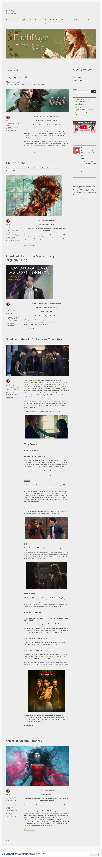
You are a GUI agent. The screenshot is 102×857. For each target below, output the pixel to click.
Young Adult (13, 232)
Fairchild (13, 805)
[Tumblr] (89, 70)
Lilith (18, 389)
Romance (15, 230)
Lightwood (16, 127)
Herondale (8, 237)
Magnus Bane (9, 391)
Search (75, 89)
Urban (13, 123)
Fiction (11, 230)
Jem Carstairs (15, 237)
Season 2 (58, 388)
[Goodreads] (79, 70)
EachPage (10, 11)
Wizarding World (32, 23)
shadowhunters (10, 130)
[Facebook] (86, 70)
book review (9, 234)
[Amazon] (91, 70)
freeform (8, 389)
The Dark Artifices (13, 816)
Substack (51, 23)
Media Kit (59, 23)
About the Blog (74, 20)
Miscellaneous (38, 20)
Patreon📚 (43, 23)
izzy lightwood (9, 127)
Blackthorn (9, 804)
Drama (8, 310)
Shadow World (19, 23)
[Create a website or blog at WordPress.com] (12, 840)
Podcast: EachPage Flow (52, 20)
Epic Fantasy (9, 797)
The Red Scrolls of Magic (32, 817)
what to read (14, 242)
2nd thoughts (9, 122)
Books (14, 315)
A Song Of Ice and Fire (25, 20)
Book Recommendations (12, 225)
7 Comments (9, 818)
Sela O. (8, 120)
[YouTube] (74, 70)
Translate (84, 82)
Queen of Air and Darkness (24, 741)
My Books (64, 20)
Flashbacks (9, 23)
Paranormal (9, 312)
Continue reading (29, 152)
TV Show (15, 387)
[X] (81, 70)
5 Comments (9, 244)
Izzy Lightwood (16, 77)
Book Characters (11, 20)
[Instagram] (84, 70)
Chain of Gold (15, 163)
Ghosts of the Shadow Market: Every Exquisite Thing (30, 258)
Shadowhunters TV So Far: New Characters (34, 339)
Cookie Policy (32, 854)
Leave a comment (10, 325)
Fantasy (8, 227)
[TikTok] (77, 70)
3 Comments (9, 134)
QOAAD (15, 810)
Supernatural (16, 312)
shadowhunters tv (10, 397)
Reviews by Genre (86, 20)
